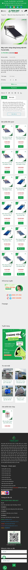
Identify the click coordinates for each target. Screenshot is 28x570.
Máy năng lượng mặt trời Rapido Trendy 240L (7, 189)
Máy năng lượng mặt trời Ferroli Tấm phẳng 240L (7, 240)
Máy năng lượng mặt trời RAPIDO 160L (7, 265)
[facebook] (7, 7)
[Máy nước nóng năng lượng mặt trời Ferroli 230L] (14, 11)
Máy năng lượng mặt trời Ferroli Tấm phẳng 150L (7, 214)
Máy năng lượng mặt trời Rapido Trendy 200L (21, 163)
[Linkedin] (12, 93)
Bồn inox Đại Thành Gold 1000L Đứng (7, 422)
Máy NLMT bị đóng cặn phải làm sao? (20, 381)
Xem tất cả (14, 114)
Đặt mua (14, 84)
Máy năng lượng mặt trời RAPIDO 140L (21, 240)
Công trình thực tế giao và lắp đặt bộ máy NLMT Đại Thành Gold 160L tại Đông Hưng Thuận (7, 382)
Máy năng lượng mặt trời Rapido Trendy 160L (21, 138)
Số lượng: (3, 79)
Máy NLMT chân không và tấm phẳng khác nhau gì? (21, 399)
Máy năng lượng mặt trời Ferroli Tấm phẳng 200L (21, 214)
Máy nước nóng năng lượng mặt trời (16, 14)
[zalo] (21, 7)
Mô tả (4, 97)
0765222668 (20, 1)
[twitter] (10, 7)
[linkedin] (18, 7)
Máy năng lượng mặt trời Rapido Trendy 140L (7, 138)
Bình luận (11, 97)
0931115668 (13, 1)
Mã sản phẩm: (4, 57)
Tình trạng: (4, 76)
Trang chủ (3, 14)
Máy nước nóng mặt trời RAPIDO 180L (21, 265)
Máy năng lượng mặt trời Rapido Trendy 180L (7, 163)
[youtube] (14, 7)
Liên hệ (14, 87)
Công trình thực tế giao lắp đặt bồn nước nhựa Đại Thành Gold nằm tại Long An (7, 399)
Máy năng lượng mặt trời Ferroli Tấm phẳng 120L (21, 189)
